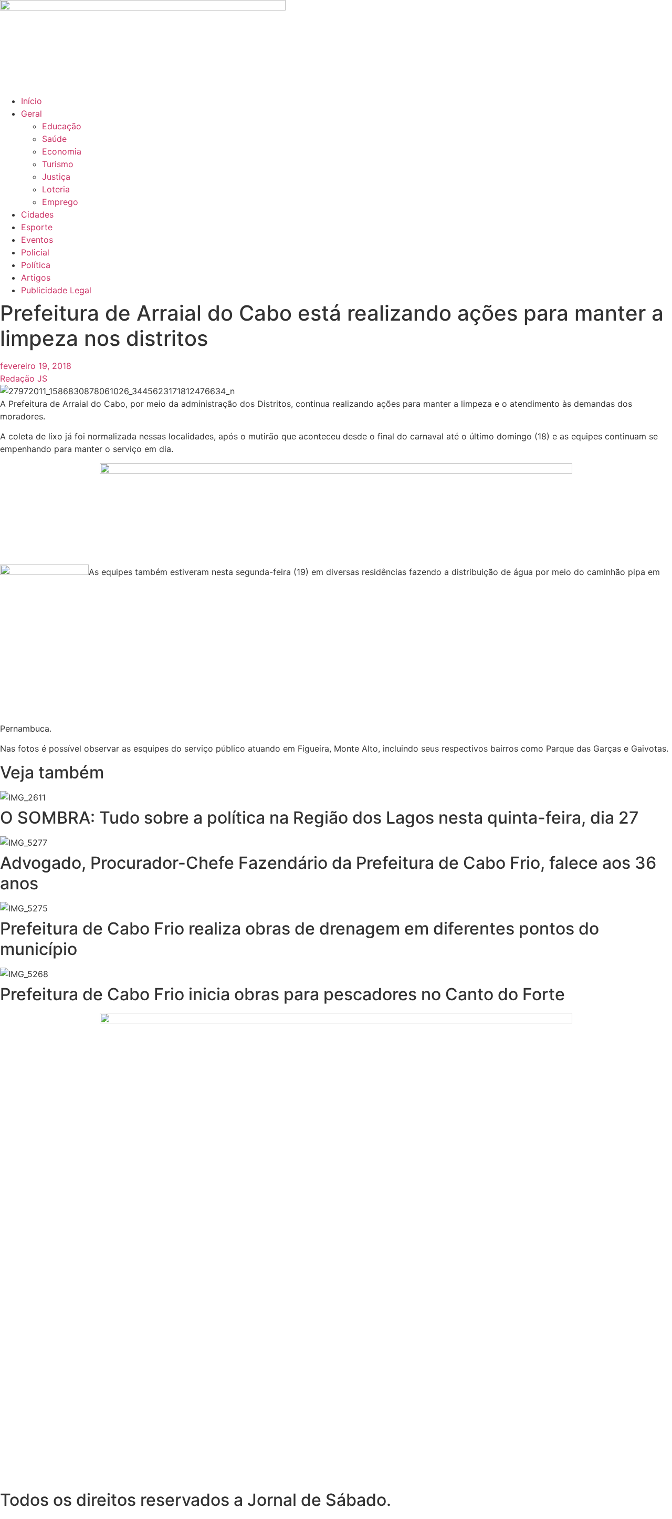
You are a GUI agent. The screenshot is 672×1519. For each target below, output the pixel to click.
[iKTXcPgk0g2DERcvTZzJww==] (336, 470)
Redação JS (23, 378)
